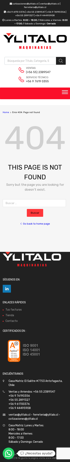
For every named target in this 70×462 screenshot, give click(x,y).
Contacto (11, 321)
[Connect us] (7, 288)
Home (6, 112)
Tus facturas (13, 309)
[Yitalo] (35, 48)
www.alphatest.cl (55, 458)
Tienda (9, 315)
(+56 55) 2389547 (35, 72)
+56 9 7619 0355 (35, 81)
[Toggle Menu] (65, 93)
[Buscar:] (35, 203)
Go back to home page (36, 223)
